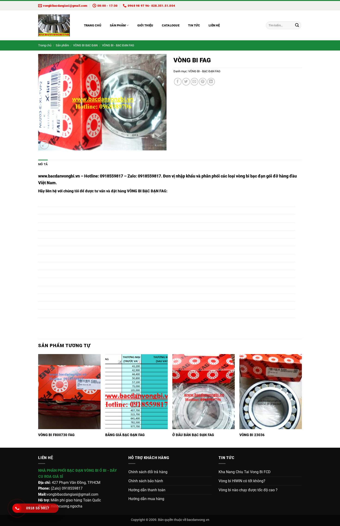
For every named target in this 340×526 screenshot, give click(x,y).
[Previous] (38, 400)
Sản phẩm (118, 25)
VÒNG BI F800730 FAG (56, 435)
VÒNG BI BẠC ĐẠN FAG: (147, 191)
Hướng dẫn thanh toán (146, 490)
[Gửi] (297, 25)
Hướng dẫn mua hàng (146, 499)
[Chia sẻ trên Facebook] (178, 82)
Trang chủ (92, 25)
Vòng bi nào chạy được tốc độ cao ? (248, 490)
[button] (44, 144)
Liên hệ (214, 25)
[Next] (301, 400)
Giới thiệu (145, 25)
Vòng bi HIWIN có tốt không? (242, 481)
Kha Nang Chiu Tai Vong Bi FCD (245, 472)
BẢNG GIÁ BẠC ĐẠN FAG (125, 435)
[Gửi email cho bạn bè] (194, 82)
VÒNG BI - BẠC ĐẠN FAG (118, 45)
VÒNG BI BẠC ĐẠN (85, 45)
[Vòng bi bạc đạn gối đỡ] (56, 25)
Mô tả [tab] (43, 164)
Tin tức (194, 25)
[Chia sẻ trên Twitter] (186, 82)
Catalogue (170, 25)
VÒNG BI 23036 (252, 435)
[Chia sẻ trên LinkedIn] (211, 82)
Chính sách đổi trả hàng (147, 472)
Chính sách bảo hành (145, 481)
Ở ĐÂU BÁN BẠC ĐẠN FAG (193, 435)
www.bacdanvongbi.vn (59, 176)
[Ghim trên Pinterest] (203, 82)
